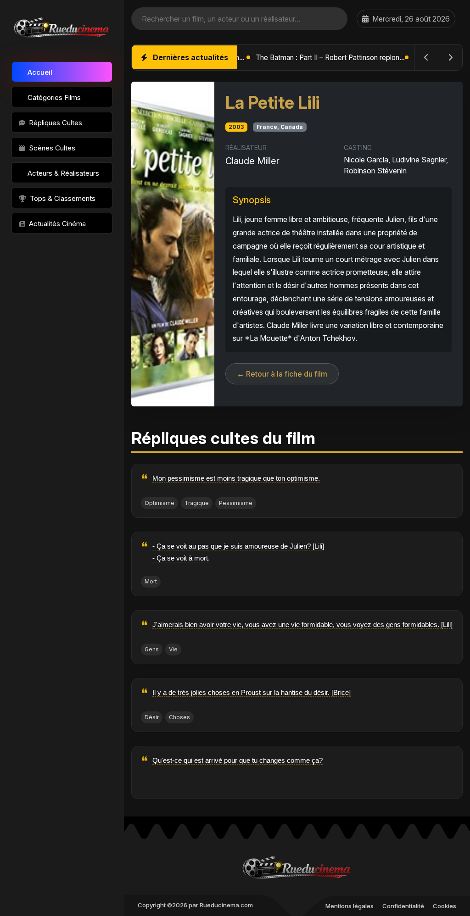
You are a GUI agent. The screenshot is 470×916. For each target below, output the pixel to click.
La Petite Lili (272, 102)
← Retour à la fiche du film (282, 373)
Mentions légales (349, 906)
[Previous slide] (426, 57)
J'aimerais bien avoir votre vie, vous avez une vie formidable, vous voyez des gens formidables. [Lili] (302, 624)
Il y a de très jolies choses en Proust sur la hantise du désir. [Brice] (251, 692)
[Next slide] (450, 57)
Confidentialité (403, 906)
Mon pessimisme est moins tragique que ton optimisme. (236, 478)
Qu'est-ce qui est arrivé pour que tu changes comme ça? (237, 760)
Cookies (444, 906)
